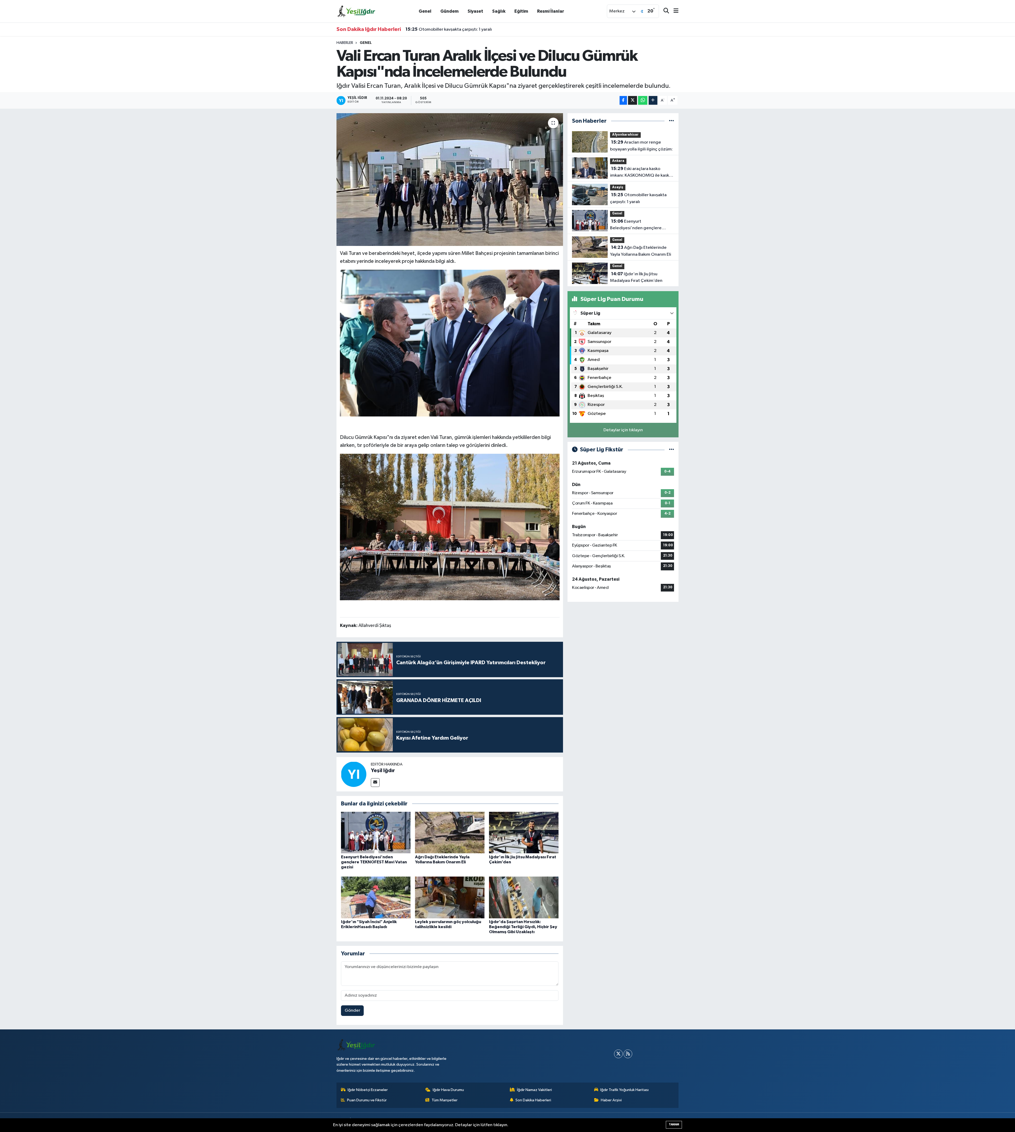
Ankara (618, 161)
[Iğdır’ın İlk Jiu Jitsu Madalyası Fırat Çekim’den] (524, 832)
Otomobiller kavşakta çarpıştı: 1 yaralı (638, 198)
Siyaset (475, 11)
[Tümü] (671, 121)
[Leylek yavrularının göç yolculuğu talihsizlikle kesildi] (450, 897)
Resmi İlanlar (550, 11)
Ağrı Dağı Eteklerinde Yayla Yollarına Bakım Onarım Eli (640, 251)
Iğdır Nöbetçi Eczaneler (368, 1090)
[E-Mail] (375, 782)
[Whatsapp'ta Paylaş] (642, 100)
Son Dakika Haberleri (533, 1100)
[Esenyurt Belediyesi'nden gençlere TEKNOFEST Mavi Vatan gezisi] (375, 832)
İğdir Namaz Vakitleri (534, 1090)
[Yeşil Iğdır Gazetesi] (356, 11)
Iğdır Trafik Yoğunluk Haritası (624, 1090)
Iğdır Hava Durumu (448, 1090)
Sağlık (498, 11)
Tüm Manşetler (445, 1100)
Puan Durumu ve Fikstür (367, 1100)
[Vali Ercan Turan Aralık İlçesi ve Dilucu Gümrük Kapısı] (450, 342)
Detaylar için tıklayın (623, 430)
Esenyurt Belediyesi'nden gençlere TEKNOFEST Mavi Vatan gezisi (476, 29)
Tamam (674, 1124)
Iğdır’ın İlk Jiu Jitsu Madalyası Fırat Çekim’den (636, 277)
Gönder (352, 1010)
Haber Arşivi (611, 1100)
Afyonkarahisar (625, 134)
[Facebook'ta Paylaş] (623, 100)
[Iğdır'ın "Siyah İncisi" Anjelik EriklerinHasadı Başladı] (375, 897)
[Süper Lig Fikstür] (671, 449)
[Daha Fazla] (653, 100)
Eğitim (521, 11)
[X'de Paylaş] (632, 100)
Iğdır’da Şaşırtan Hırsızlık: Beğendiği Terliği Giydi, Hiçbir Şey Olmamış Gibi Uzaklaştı (523, 927)
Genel (425, 11)
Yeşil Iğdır (383, 770)
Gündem (449, 11)
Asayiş (617, 187)
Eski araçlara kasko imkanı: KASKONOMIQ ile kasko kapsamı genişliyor (641, 172)
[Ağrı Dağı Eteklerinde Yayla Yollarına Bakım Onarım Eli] (450, 832)
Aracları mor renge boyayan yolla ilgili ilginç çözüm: (641, 146)
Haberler (344, 43)
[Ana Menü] (674, 11)
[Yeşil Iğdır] (353, 774)
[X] (618, 1053)
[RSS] (628, 1053)
